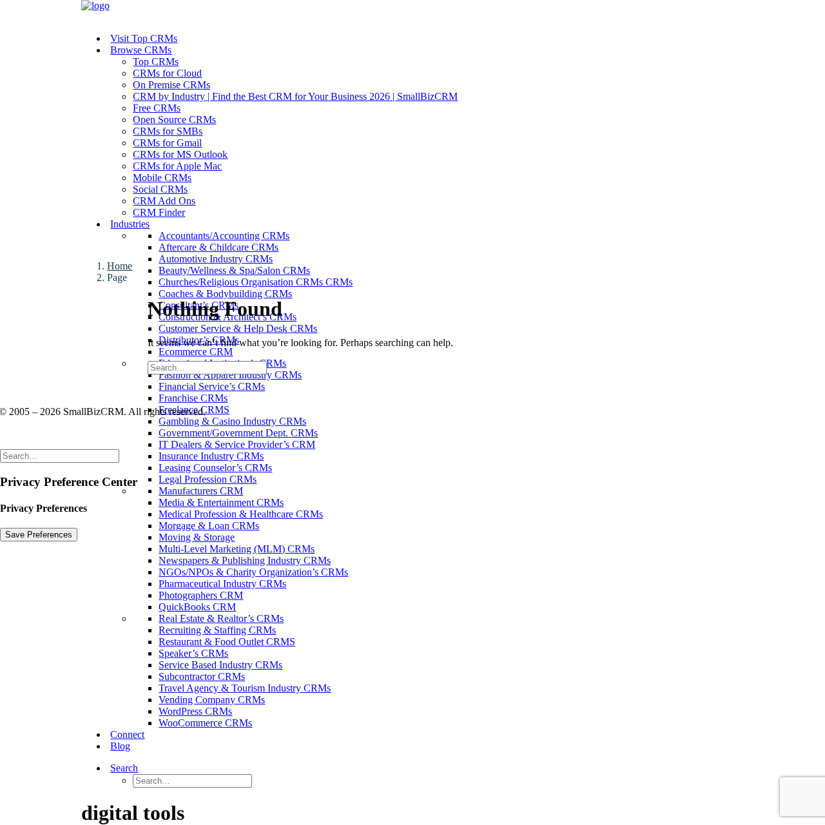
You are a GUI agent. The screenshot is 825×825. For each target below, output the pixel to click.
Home (119, 265)
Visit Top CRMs (143, 38)
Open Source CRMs (174, 119)
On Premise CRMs (171, 84)
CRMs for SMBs (167, 131)
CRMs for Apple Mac (177, 165)
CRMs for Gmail (167, 142)
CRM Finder (159, 212)
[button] (140, 767)
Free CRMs (156, 107)
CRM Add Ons (164, 200)
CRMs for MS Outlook (180, 154)
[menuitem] (438, 96)
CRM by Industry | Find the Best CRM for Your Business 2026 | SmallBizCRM (295, 96)
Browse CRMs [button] (140, 49)
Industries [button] (130, 223)
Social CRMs (160, 189)
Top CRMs (156, 61)
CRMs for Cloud (167, 73)
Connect (127, 734)
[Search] (207, 367)
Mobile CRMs (162, 177)
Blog (120, 746)
